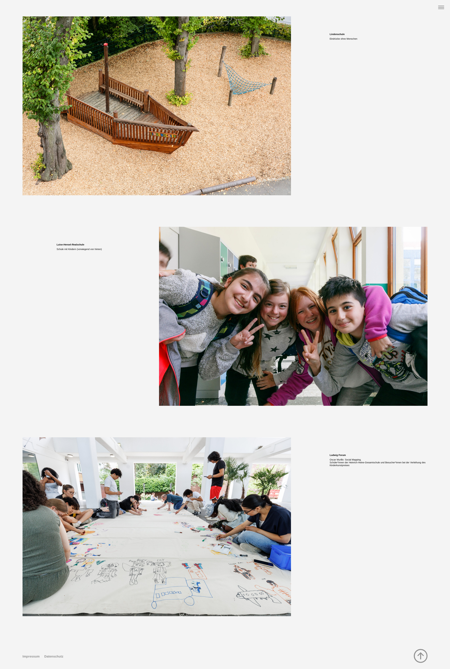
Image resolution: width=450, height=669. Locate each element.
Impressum (31, 656)
